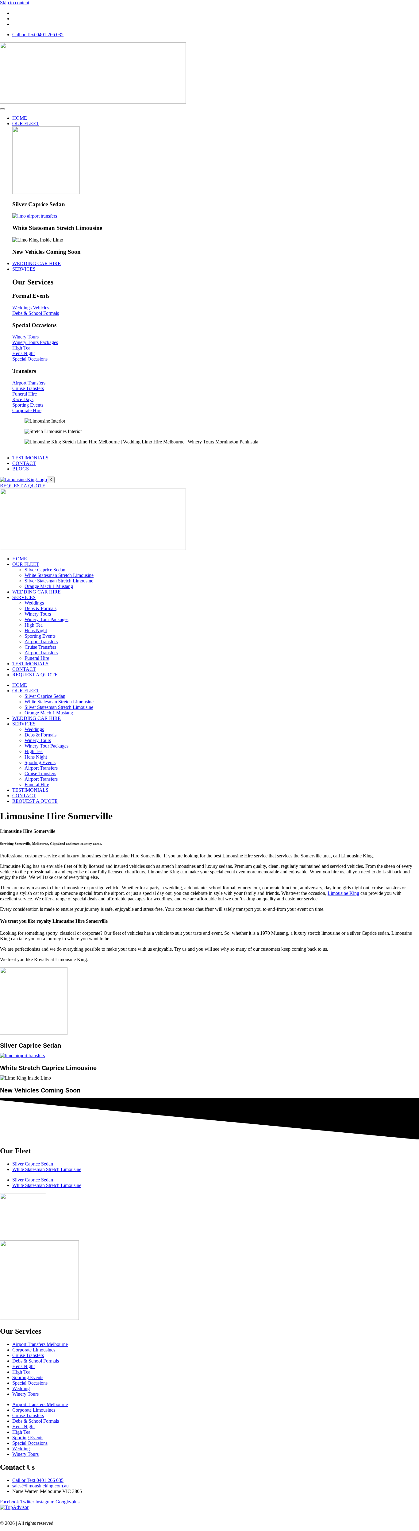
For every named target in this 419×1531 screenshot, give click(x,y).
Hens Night (36, 630)
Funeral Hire (37, 658)
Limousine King (343, 893)
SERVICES (24, 269)
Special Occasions (30, 1383)
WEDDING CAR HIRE (36, 263)
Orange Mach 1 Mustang (49, 586)
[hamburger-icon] (2, 109)
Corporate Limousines (33, 1349)
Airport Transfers (41, 641)
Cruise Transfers (40, 647)
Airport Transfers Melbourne (40, 1344)
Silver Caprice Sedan (45, 569)
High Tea (34, 625)
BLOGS (20, 468)
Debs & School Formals (35, 1360)
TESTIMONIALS (30, 457)
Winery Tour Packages (46, 619)
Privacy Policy (14, 1512)
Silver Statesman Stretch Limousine (59, 580)
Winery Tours (38, 614)
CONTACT (24, 463)
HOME (19, 118)
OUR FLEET (25, 123)
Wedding (21, 1388)
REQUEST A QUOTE (22, 485)
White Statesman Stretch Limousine (59, 575)
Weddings (34, 602)
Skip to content (14, 2)
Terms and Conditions (55, 1512)
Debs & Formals (40, 608)
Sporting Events (40, 636)
